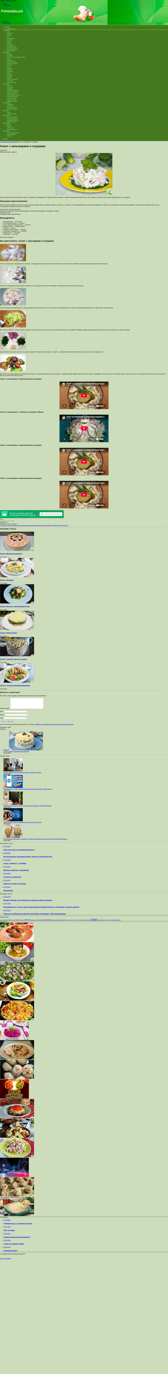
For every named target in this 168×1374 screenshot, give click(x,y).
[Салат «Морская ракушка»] (17, 550)
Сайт (1, 718)
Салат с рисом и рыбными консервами (16, 751)
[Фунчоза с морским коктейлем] (17, 1059)
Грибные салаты (12, 90)
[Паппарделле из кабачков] (17, 1196)
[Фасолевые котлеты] (17, 941)
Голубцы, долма (12, 63)
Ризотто (9, 65)
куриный (43, 920)
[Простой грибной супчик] (17, 961)
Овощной (10, 87)
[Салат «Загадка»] (17, 576)
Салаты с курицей (13, 91)
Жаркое (9, 68)
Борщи (9, 35)
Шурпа (9, 43)
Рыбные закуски (12, 118)
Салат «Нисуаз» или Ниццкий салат (15, 606)
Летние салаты (12, 93)
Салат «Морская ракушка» (11, 554)
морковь (54, 920)
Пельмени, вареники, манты (16, 57)
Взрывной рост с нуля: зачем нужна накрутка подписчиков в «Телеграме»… (28, 789)
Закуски (7, 115)
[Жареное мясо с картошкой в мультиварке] (17, 1019)
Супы (9, 32)
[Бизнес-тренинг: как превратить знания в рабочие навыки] (13, 771)
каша (23, 920)
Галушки (10, 76)
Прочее (6, 131)
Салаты (6, 84)
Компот (9, 126)
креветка (38, 920)
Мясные (9, 54)
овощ (67, 920)
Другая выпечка (12, 109)
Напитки (7, 123)
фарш (107, 920)
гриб (9, 920)
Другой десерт (11, 113)
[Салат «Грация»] (17, 1157)
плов (81, 920)
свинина (100, 920)
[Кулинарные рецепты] (11, 18)
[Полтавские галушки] (17, 1137)
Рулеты (9, 69)
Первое (6, 30)
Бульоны (10, 44)
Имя (2, 711)
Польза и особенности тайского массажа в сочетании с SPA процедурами (27, 805)
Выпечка (7, 102)
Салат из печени (12, 96)
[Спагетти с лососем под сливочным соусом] (17, 1078)
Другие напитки (12, 129)
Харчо (9, 41)
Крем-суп (10, 33)
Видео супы (11, 51)
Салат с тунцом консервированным (15, 685)
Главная (2, 142)
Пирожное (10, 104)
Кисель (9, 125)
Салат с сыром (12, 99)
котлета (27, 920)
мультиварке (59, 920)
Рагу (8, 66)
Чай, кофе (10, 128)
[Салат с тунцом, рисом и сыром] (17, 655)
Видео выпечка (12, 107)
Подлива (10, 80)
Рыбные (9, 55)
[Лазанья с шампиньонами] (17, 1215)
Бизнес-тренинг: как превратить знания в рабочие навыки (22, 772)
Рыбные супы (11, 46)
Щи (8, 36)
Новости (10, 136)
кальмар (2, 521)
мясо (65, 920)
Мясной (9, 85)
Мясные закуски (12, 117)
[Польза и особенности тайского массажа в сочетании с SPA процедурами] (13, 804)
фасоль (111, 920)
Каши (8, 73)
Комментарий (5, 708)
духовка (14, 920)
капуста (18, 920)
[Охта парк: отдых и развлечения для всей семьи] (14, 1176)
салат (12, 521)
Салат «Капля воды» (8, 633)
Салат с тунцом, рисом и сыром (13, 659)
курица (49, 920)
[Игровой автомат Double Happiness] (14, 1098)
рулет (89, 920)
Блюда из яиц (11, 62)
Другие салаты (12, 101)
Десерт (6, 110)
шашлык (115, 920)
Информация (11, 28)
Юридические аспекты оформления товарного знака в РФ (22, 822)
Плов (8, 58)
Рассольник (11, 38)
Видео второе (11, 82)
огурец (8, 521)
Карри (9, 77)
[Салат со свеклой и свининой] (14, 1039)
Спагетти (10, 71)
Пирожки (10, 106)
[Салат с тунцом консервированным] (17, 682)
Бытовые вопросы (13, 132)
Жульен (9, 74)
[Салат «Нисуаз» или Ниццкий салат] (17, 603)
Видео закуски (11, 121)
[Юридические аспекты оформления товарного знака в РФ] (13, 821)
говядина (5, 920)
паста (78, 920)
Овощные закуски (13, 120)
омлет (74, 920)
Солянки (10, 39)
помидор (85, 920)
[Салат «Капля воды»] (17, 629)
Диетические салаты (13, 95)
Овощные (10, 60)
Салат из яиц (11, 98)
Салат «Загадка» (7, 580)
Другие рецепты (12, 49)
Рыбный (9, 88)
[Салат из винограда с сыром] (17, 980)
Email (2, 715)
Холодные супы (12, 47)
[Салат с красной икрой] (17, 1117)
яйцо (120, 920)
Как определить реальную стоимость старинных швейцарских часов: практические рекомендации (35, 839)
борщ (1, 920)
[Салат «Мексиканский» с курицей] (17, 1000)
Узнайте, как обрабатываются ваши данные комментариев (54, 724)
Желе (9, 112)
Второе (6, 52)
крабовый (33, 920)
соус (104, 920)
